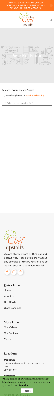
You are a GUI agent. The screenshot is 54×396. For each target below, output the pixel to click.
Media (7, 339)
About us (9, 296)
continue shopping (35, 95)
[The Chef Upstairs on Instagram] (14, 272)
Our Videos (10, 327)
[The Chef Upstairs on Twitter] (20, 272)
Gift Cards (10, 302)
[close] (51, 5)
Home (7, 290)
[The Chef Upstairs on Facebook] (7, 272)
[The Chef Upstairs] (27, 19)
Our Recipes (11, 333)
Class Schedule (12, 308)
